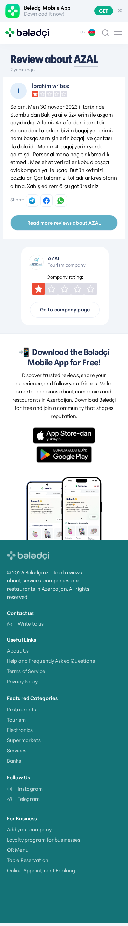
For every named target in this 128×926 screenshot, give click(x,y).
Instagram (30, 788)
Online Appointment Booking (41, 870)
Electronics (20, 730)
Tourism (16, 719)
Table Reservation (27, 860)
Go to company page (65, 309)
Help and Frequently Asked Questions (51, 660)
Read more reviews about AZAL (64, 222)
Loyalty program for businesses (43, 839)
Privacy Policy (22, 681)
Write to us (31, 623)
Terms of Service (26, 671)
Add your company (29, 829)
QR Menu (18, 850)
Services (16, 750)
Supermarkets (24, 740)
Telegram (29, 799)
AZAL (86, 59)
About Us (18, 650)
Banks (14, 760)
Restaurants (21, 709)
